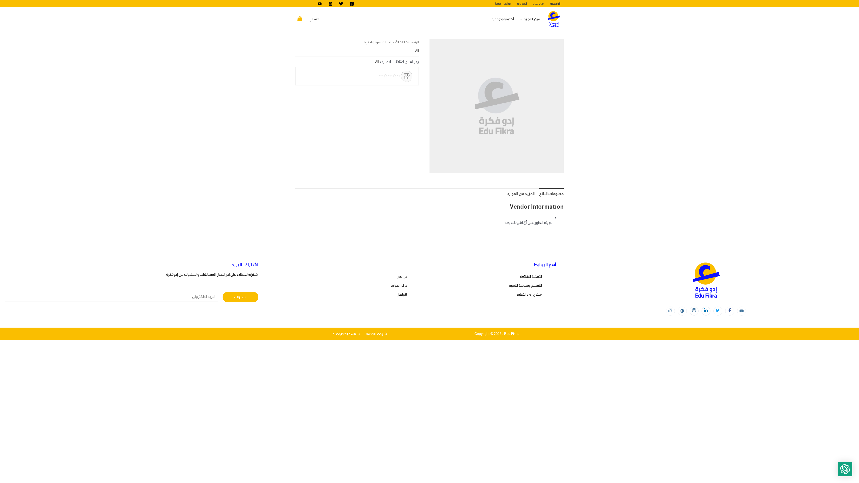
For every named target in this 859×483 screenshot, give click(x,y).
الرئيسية (413, 42)
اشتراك (240, 297)
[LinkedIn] (706, 311)
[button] (845, 469)
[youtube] (320, 4)
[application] (522, 19)
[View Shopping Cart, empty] (299, 19)
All (403, 42)
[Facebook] (352, 4)
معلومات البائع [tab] (551, 194)
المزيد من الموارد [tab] (521, 194)
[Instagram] (330, 4)
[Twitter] (341, 4)
